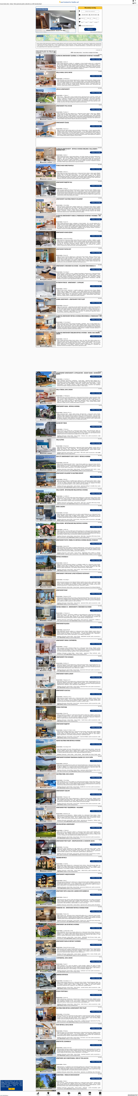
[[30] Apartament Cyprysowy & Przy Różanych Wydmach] (46, 580)
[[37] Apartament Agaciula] (46, 697)
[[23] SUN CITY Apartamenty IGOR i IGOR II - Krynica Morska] (46, 463)
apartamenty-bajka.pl (69, 2)
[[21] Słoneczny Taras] (46, 430)
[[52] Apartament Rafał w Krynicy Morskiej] (46, 948)
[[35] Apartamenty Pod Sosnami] (46, 664)
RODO (7, 1086)
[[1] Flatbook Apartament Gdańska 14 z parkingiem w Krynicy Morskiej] (46, 62)
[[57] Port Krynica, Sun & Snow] (46, 1031)
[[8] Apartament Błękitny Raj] (46, 189)
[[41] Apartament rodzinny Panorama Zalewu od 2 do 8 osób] (46, 764)
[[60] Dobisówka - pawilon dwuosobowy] (46, 1082)
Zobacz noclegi (96, 59)
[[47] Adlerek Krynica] (46, 864)
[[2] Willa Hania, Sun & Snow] (46, 79)
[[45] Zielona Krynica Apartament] (46, 831)
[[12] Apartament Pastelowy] (46, 256)
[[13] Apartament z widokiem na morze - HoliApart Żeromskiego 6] (46, 272)
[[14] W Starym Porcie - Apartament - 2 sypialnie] (46, 289)
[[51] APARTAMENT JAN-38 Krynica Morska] (46, 931)
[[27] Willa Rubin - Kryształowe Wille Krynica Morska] (46, 530)
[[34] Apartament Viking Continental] (46, 647)
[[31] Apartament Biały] (46, 597)
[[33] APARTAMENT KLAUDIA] (46, 630)
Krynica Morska (39, 57)
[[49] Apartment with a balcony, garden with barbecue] (46, 898)
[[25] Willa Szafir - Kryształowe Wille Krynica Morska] (46, 497)
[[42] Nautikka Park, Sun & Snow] (46, 781)
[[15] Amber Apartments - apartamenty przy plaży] (46, 306)
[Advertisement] (69, 359)
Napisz (136, 1095)
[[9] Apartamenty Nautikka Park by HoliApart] (46, 206)
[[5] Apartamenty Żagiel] (46, 129)
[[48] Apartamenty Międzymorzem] (46, 881)
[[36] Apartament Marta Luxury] (46, 680)
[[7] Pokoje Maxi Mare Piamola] (46, 172)
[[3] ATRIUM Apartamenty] (46, 96)
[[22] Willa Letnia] (46, 446)
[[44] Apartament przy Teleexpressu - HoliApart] (46, 814)
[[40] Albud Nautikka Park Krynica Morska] (46, 747)
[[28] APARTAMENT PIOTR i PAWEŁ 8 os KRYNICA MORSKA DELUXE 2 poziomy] (46, 547)
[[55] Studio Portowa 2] (46, 998)
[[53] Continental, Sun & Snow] (46, 965)
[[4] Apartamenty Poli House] (46, 113)
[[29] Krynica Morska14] (46, 563)
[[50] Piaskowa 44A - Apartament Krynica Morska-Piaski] (46, 914)
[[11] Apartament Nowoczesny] (46, 239)
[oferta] (40, 69)
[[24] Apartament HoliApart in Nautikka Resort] (46, 480)
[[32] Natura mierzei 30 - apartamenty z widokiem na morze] (46, 614)
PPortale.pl (6, 1095)
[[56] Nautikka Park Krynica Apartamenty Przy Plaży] (46, 1015)
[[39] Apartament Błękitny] (46, 731)
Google (2, 1082)
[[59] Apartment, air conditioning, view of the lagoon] (46, 1065)
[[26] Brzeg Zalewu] (46, 513)
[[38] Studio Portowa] (46, 714)
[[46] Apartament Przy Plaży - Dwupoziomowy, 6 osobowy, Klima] (46, 848)
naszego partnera (74, 436)
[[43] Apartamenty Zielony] (46, 797)
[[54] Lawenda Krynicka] (46, 981)
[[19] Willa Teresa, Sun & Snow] (46, 396)
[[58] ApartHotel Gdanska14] (46, 1048)
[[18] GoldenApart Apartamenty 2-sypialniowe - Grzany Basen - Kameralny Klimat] (46, 380)
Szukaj (90, 29)
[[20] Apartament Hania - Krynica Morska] (46, 413)
